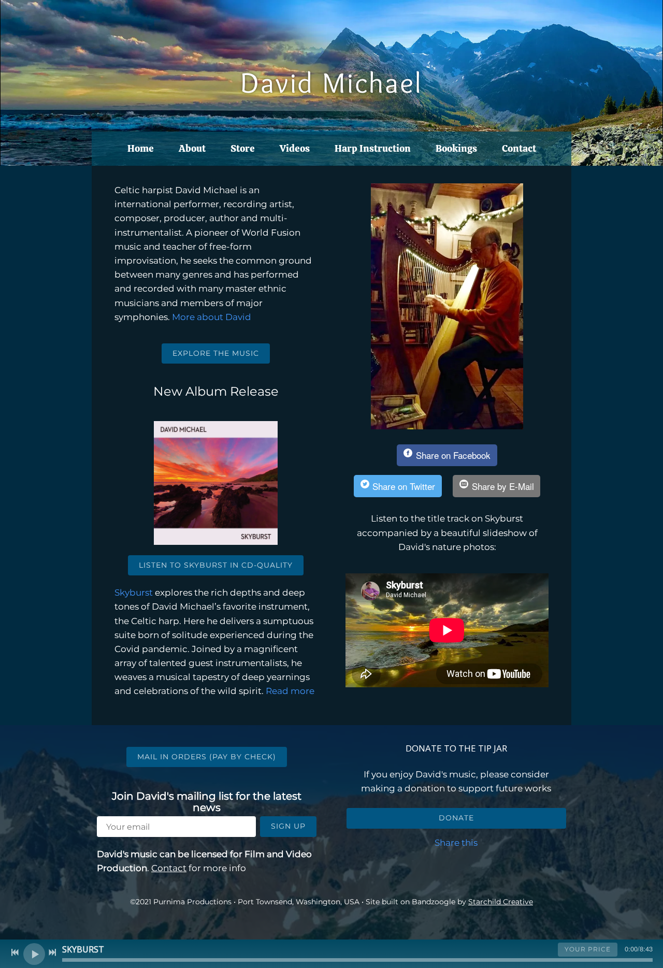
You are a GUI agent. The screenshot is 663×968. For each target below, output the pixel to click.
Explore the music (215, 353)
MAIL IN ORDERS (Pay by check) (206, 756)
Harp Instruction (373, 148)
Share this (456, 842)
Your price (588, 949)
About (192, 148)
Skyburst (133, 592)
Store (242, 148)
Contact (519, 148)
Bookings (456, 148)
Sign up (288, 826)
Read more (290, 691)
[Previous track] (15, 952)
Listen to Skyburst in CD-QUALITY (216, 565)
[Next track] (52, 952)
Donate (456, 817)
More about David (211, 317)
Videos (295, 148)
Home (140, 148)
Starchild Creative (500, 902)
